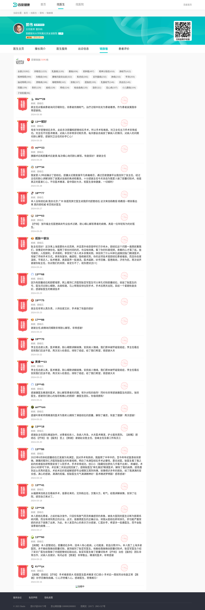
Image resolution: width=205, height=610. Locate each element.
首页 (43, 4)
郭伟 (42, 13)
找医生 (61, 4)
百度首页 (187, 4)
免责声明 (33, 597)
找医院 (80, 4)
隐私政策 (48, 597)
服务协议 (17, 597)
